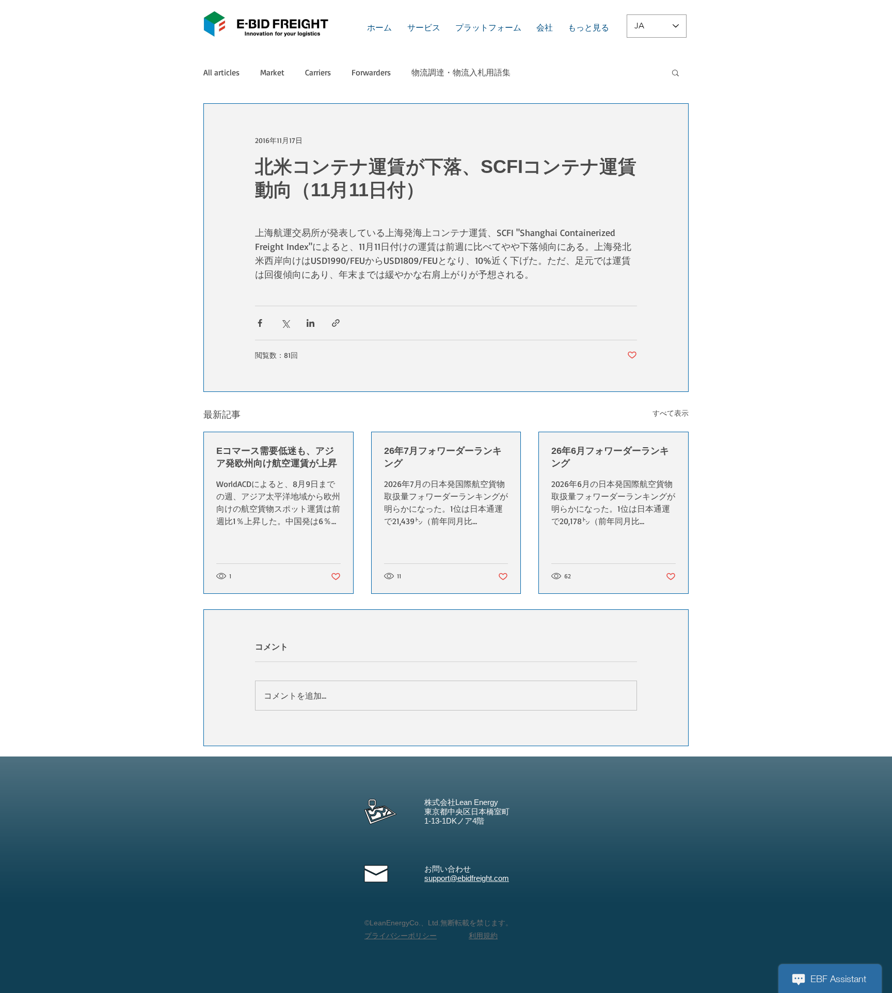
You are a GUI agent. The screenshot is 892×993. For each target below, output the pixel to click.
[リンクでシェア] (336, 323)
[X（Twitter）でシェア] (285, 323)
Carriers (318, 72)
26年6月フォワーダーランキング (610, 457)
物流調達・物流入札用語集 (461, 72)
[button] (675, 72)
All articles (221, 72)
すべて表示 (670, 412)
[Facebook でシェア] (260, 323)
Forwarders (371, 72)
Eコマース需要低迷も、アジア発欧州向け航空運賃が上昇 (276, 457)
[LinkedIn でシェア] (310, 323)
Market (272, 72)
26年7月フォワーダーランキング (443, 457)
